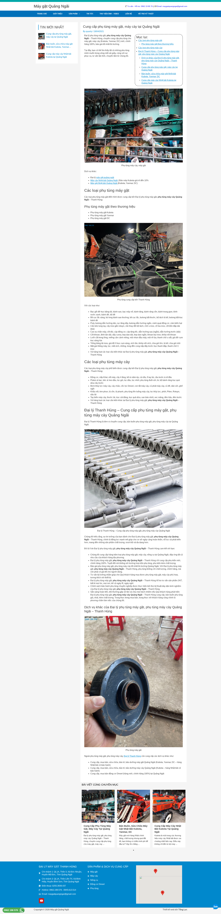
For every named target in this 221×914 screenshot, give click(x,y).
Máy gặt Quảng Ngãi (51, 6)
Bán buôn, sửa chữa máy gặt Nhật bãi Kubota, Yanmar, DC (133, 829)
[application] (79, 14)
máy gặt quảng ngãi (105, 177)
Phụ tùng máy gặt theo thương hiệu (157, 44)
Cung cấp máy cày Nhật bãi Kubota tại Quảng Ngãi (167, 829)
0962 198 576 (11, 910)
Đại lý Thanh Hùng (132, 756)
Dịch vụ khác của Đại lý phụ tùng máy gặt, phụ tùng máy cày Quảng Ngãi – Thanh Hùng (160, 61)
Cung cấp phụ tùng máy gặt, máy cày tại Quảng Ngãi (97, 829)
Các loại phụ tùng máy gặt (150, 40)
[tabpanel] (98, 819)
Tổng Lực (182, 910)
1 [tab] (133, 850)
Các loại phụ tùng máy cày (150, 48)
